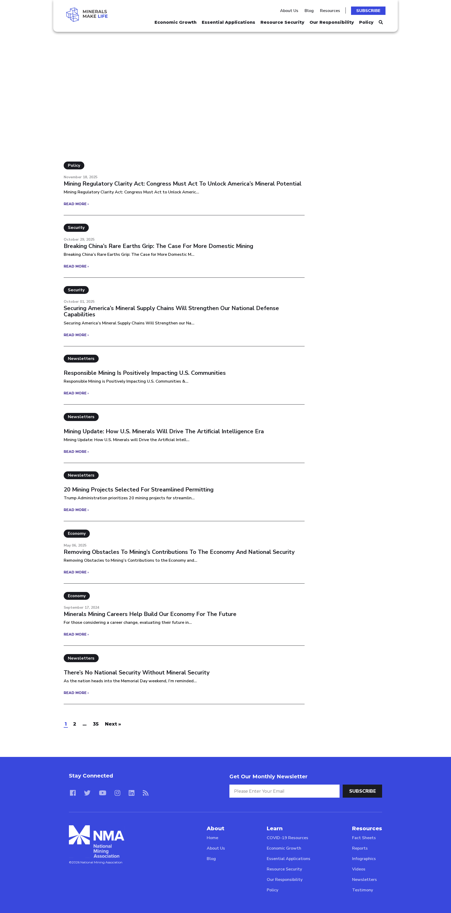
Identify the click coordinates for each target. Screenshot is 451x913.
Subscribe (368, 11)
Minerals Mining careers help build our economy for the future (150, 614)
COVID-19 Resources (287, 838)
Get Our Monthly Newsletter (268, 776)
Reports (360, 848)
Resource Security (282, 22)
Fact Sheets (364, 838)
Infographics (364, 859)
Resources (330, 11)
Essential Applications (228, 22)
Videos (358, 869)
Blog (309, 11)
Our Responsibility (332, 22)
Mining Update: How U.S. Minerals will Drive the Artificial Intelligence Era (164, 431)
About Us (289, 11)
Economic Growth (176, 22)
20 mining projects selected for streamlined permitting (138, 490)
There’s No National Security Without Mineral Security (137, 672)
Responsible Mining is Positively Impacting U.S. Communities (145, 373)
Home (212, 838)
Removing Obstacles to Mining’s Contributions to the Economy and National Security (179, 552)
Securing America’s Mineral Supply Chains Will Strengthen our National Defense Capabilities (171, 311)
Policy (366, 22)
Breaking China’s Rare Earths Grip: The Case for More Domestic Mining (158, 246)
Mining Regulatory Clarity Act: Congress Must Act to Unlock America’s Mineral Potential (182, 184)
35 (96, 724)
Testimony (362, 890)
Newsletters (364, 879)
